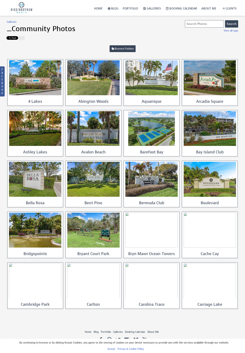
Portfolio (130, 8)
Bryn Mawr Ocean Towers (151, 253)
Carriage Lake (209, 304)
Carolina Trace (151, 304)
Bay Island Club (210, 152)
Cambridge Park (35, 304)
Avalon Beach (93, 152)
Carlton (93, 304)
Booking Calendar (183, 8)
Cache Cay (210, 253)
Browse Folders (124, 48)
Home (98, 8)
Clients (231, 8)
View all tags (231, 30)
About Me (208, 8)
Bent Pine (93, 202)
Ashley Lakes (35, 152)
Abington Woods (93, 101)
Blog (114, 8)
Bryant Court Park (93, 253)
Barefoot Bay (151, 152)
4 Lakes (35, 101)
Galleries (154, 8)
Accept (111, 349)
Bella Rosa (35, 202)
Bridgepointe (35, 253)
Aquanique (151, 101)
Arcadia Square (209, 101)
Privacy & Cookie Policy (130, 349)
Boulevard (210, 202)
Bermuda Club (151, 202)
